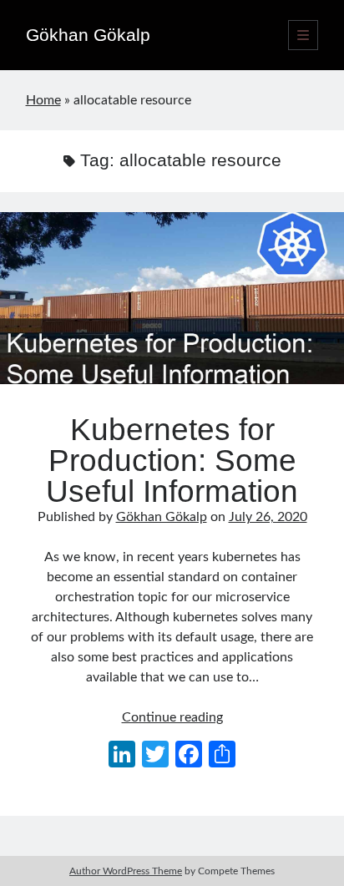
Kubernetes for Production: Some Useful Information (172, 298)
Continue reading (172, 717)
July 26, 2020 (268, 517)
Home (43, 100)
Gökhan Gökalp (88, 34)
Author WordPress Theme (125, 871)
